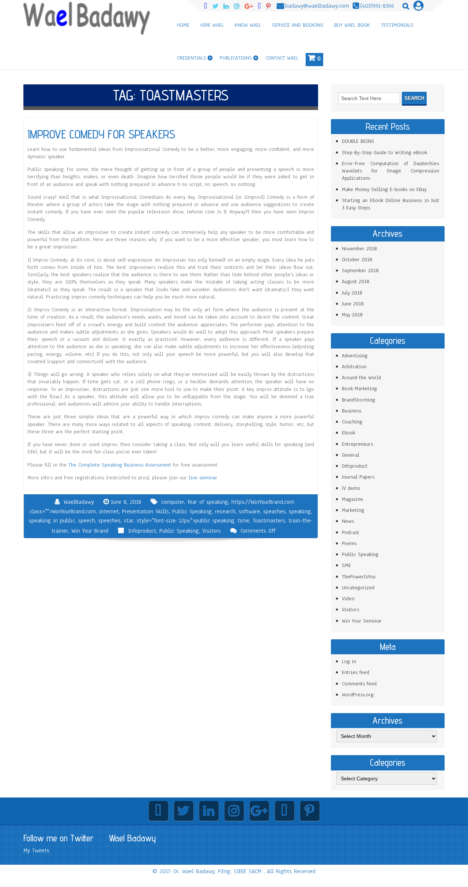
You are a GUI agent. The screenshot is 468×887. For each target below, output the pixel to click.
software (249, 511)
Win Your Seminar (362, 620)
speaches (274, 511)
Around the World (361, 377)
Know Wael (248, 25)
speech (86, 521)
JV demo (351, 488)
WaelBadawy (79, 502)
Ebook (348, 432)
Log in (349, 661)
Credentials (191, 57)
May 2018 (352, 314)
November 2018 (359, 248)
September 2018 (360, 270)
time (243, 521)
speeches (109, 521)
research (225, 511)
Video (348, 598)
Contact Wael (281, 57)
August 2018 (355, 281)
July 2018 (352, 292)
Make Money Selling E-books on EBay (384, 189)
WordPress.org (358, 694)
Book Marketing (359, 388)
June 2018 (353, 303)
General (350, 455)
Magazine (352, 499)
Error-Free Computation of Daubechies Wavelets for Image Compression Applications (390, 171)
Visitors (211, 531)
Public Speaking (192, 511)
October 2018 (357, 259)
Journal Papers (358, 476)
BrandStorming (358, 399)
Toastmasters (269, 521)
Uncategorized (358, 587)
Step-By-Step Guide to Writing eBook (384, 152)
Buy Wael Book (352, 25)
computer (172, 502)
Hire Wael (212, 25)
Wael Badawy (132, 838)
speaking (300, 511)
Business (351, 410)
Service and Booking (297, 25)
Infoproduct (142, 531)
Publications (236, 57)
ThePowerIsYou (358, 576)
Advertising (354, 355)
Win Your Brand (89, 531)
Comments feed (359, 683)
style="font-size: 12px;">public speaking (185, 521)
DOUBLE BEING (358, 141)
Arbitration (354, 366)
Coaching (352, 421)
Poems (349, 543)
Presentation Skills (145, 511)
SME (346, 565)
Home (183, 25)
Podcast (350, 532)
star (128, 521)
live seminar (203, 477)
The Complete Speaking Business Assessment (119, 464)
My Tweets (36, 850)
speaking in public (52, 521)
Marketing (353, 510)
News (348, 521)
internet (109, 511)
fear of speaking (208, 502)
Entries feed (355, 672)
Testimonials (397, 25)
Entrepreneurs (357, 444)
